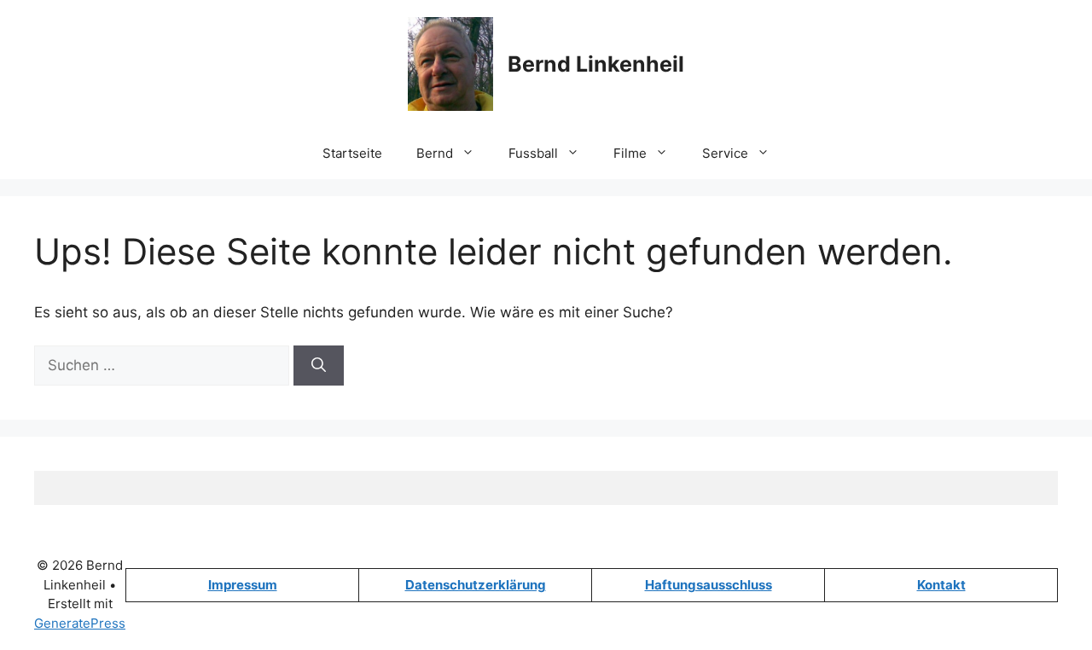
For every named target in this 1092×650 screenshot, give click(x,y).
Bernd (434, 153)
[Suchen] (318, 365)
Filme (630, 153)
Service (725, 153)
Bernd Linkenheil (596, 64)
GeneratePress (79, 623)
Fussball (533, 153)
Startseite (352, 153)
